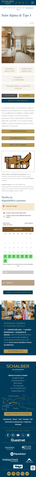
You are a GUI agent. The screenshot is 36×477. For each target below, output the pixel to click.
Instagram (13, 435)
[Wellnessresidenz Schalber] (8, 3)
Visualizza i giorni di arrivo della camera (16, 213)
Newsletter (7, 419)
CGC (31, 419)
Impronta (27, 422)
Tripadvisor (18, 454)
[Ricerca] (23, 2)
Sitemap (18, 424)
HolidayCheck (10, 460)
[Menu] (32, 3)
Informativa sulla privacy (14, 422)
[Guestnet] (18, 440)
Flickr (28, 435)
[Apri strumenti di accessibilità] (32, 467)
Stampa (26, 419)
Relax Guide (26, 447)
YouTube (18, 435)
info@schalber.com (18, 391)
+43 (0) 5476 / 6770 (19, 388)
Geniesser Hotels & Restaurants (10, 447)
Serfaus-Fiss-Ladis (29, 460)
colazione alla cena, (15, 329)
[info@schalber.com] (19, 2)
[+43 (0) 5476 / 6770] (16, 2)
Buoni (15, 419)
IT (26, 2)
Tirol (18, 466)
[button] (25, 23)
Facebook (8, 435)
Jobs (20, 419)
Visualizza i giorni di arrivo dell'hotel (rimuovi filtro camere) (18, 216)
